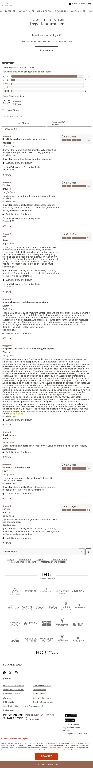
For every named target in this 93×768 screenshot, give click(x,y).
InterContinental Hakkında (13, 686)
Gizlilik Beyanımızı (73, 749)
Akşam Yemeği (26, 11)
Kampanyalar (78, 11)
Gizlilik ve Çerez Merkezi (43, 702)
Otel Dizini (7, 698)
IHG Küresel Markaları (11, 694)
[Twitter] (10, 672)
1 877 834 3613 (31, 719)
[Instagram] (16, 672)
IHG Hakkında (8, 702)
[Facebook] (5, 672)
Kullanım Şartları (39, 690)
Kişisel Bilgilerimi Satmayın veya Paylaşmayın (21, 706)
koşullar (80, 745)
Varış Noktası (44, 11)
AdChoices (37, 706)
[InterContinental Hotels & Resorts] (7, 4)
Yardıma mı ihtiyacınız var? (13, 690)
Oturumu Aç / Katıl (78, 4)
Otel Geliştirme (39, 694)
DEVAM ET (46, 756)
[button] (89, 4)
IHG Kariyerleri (8, 710)
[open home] (3, 561)
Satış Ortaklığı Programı (42, 698)
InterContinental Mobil (42, 686)
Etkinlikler (61, 11)
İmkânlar (10, 11)
